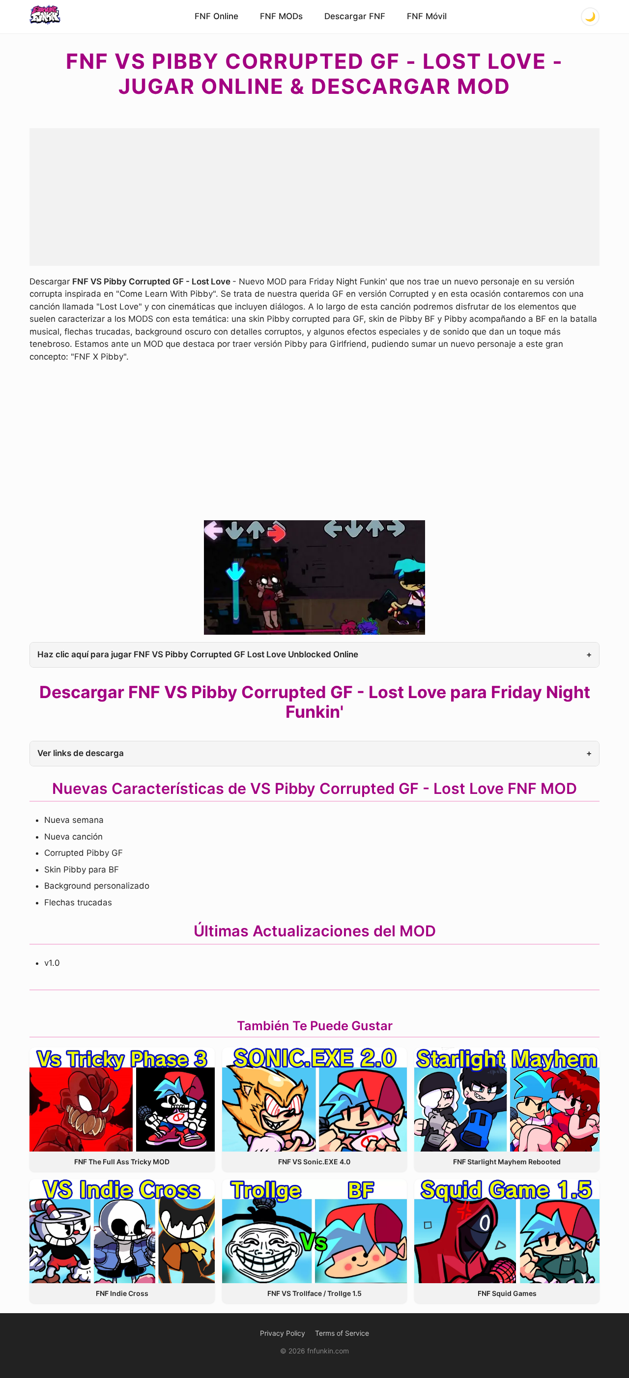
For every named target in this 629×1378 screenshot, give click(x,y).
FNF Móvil (427, 16)
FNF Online (216, 16)
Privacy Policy (282, 1333)
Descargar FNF (354, 16)
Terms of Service (342, 1333)
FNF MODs (281, 16)
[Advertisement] (314, 197)
